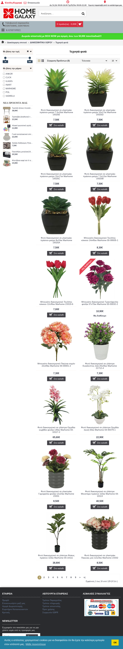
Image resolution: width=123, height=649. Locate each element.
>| (84, 577)
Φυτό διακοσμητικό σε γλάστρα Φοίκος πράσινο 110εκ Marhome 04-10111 (56, 556)
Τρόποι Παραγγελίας (52, 600)
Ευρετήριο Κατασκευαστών (15, 609)
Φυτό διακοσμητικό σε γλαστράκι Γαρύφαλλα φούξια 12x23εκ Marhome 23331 (56, 493)
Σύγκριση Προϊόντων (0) (58, 61)
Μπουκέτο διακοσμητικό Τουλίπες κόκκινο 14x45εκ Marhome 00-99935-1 (99, 239)
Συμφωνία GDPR (50, 612)
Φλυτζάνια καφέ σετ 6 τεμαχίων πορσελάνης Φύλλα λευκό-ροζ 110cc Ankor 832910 (22, 161)
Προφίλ (5, 600)
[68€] (30, 58)
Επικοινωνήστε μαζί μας (13, 603)
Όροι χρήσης (48, 609)
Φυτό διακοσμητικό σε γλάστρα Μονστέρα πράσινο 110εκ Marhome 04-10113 (100, 493)
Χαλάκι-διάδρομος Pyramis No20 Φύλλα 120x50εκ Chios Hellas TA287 (22, 143)
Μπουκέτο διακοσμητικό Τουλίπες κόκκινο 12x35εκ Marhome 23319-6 (56, 303)
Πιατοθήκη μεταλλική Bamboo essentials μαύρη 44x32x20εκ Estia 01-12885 (22, 152)
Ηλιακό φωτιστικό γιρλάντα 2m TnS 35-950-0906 (22, 126)
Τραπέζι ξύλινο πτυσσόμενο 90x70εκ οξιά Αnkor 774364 (22, 108)
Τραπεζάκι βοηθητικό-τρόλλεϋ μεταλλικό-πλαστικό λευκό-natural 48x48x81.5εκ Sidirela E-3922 (22, 117)
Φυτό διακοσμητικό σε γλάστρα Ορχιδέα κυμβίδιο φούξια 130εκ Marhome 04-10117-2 (56, 429)
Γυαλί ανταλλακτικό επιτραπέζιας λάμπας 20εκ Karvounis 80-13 (22, 134)
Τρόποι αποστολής (51, 606)
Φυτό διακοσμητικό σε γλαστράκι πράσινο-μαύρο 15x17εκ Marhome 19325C (56, 176)
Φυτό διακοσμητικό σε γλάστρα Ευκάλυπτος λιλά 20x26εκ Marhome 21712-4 (100, 365)
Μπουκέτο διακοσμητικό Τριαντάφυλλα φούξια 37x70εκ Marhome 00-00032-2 (99, 303)
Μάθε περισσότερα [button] (36, 644)
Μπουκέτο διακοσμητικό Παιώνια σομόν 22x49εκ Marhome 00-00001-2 (56, 364)
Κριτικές (6, 612)
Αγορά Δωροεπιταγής (12, 606)
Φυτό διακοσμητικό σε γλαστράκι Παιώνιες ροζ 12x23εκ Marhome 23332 (99, 556)
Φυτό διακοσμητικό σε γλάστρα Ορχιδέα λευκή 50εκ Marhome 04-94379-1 (100, 428)
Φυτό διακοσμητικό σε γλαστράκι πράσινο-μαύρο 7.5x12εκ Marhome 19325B (100, 176)
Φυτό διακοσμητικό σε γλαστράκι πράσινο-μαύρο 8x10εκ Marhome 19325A (56, 240)
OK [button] (115, 642)
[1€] (5, 58)
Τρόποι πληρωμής (51, 603)
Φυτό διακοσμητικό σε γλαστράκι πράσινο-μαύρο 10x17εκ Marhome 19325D (99, 112)
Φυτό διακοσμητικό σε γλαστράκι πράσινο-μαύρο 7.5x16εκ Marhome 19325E (56, 112)
